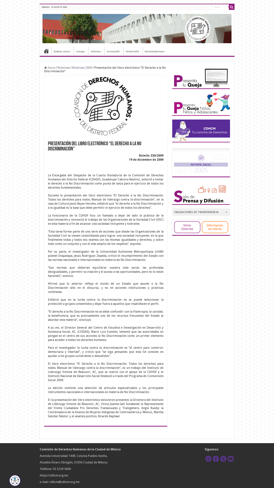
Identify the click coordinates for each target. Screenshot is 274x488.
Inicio (46, 51)
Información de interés (215, 227)
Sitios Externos (187, 227)
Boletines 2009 (82, 67)
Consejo (80, 51)
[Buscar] (231, 7)
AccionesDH (113, 51)
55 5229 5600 (62, 469)
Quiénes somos (61, 51)
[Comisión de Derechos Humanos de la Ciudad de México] (137, 27)
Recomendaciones (154, 51)
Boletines (63, 67)
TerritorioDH (132, 51)
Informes (96, 51)
